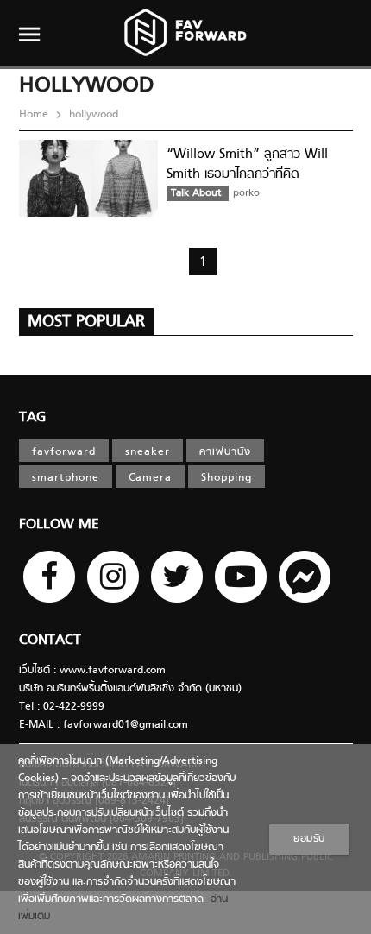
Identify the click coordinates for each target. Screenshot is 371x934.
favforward (64, 452)
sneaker (147, 452)
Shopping (226, 478)
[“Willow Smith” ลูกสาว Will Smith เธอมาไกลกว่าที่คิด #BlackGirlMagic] (88, 214)
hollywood (92, 114)
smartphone (65, 478)
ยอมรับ (309, 839)
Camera (150, 478)
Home (35, 114)
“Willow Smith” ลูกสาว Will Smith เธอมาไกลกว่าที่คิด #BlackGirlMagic (247, 174)
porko (246, 193)
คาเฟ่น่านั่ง (225, 452)
